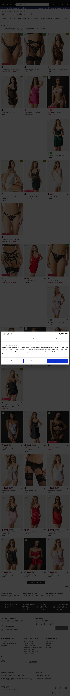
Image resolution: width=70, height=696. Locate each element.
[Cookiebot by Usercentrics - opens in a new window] (60, 334)
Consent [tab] (12, 339)
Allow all (57, 361)
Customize (34, 361)
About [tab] (58, 339)
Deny (12, 361)
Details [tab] (35, 339)
